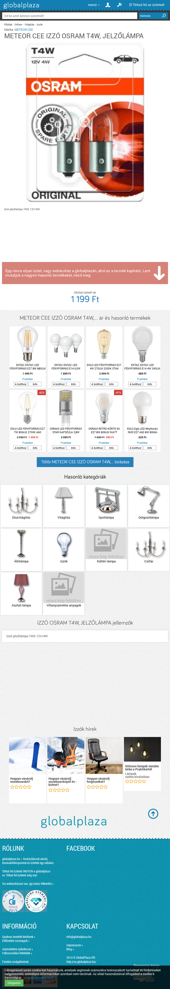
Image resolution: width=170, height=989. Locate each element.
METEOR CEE (24, 29)
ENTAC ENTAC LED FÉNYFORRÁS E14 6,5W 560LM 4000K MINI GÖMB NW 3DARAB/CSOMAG (66, 366)
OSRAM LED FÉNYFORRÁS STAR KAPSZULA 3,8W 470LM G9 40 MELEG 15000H (66, 430)
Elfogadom (14, 983)
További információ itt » (39, 978)
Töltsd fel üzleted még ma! (21, 875)
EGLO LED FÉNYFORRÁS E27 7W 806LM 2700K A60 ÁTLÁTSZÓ (27, 430)
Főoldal (8, 24)
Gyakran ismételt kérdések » (18, 937)
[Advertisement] (85, 689)
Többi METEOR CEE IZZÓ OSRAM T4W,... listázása (85, 462)
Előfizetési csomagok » (15, 941)
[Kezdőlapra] (20, 8)
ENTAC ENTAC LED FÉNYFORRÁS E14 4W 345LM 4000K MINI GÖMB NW (142, 366)
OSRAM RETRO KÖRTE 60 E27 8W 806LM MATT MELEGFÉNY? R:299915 (104, 430)
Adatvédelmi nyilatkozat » (17, 949)
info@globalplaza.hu (78, 937)
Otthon (18, 24)
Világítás (29, 24)
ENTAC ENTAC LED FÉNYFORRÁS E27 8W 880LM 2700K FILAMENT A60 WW (28, 366)
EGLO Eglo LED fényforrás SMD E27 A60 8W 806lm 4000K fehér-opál (142, 430)
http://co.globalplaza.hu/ (81, 962)
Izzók (40, 24)
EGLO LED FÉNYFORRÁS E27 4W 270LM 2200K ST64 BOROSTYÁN (104, 366)
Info (35, 384)
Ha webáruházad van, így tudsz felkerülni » (28, 883)
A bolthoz (20, 384)
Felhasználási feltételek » (17, 953)
